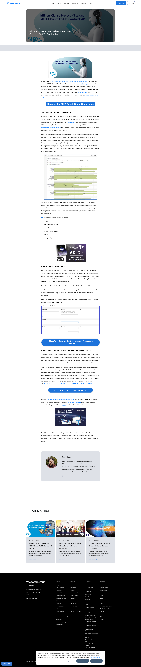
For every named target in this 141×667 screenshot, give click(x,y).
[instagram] (30, 598)
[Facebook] (36, 598)
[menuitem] (55, 3)
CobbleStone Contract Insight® (51, 127)
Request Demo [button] (121, 3)
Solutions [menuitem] (72, 581)
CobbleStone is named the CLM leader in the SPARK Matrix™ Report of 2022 (68, 384)
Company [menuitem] (102, 581)
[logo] (35, 582)
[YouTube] (33, 598)
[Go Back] (70, 48)
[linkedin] (27, 598)
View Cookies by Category (70, 660)
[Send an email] (62, 476)
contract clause (82, 92)
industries (71, 122)
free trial (64, 405)
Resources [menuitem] (88, 581)
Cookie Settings (7, 663)
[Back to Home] (13, 3)
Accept (82, 660)
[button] (136, 662)
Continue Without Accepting (96, 660)
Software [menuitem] (58, 581)
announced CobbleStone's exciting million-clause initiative (69, 81)
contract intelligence (83, 84)
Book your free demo (74, 402)
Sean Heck (31, 27)
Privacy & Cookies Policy (95, 657)
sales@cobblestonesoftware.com (34, 589)
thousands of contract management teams (61, 399)
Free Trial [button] (131, 3)
